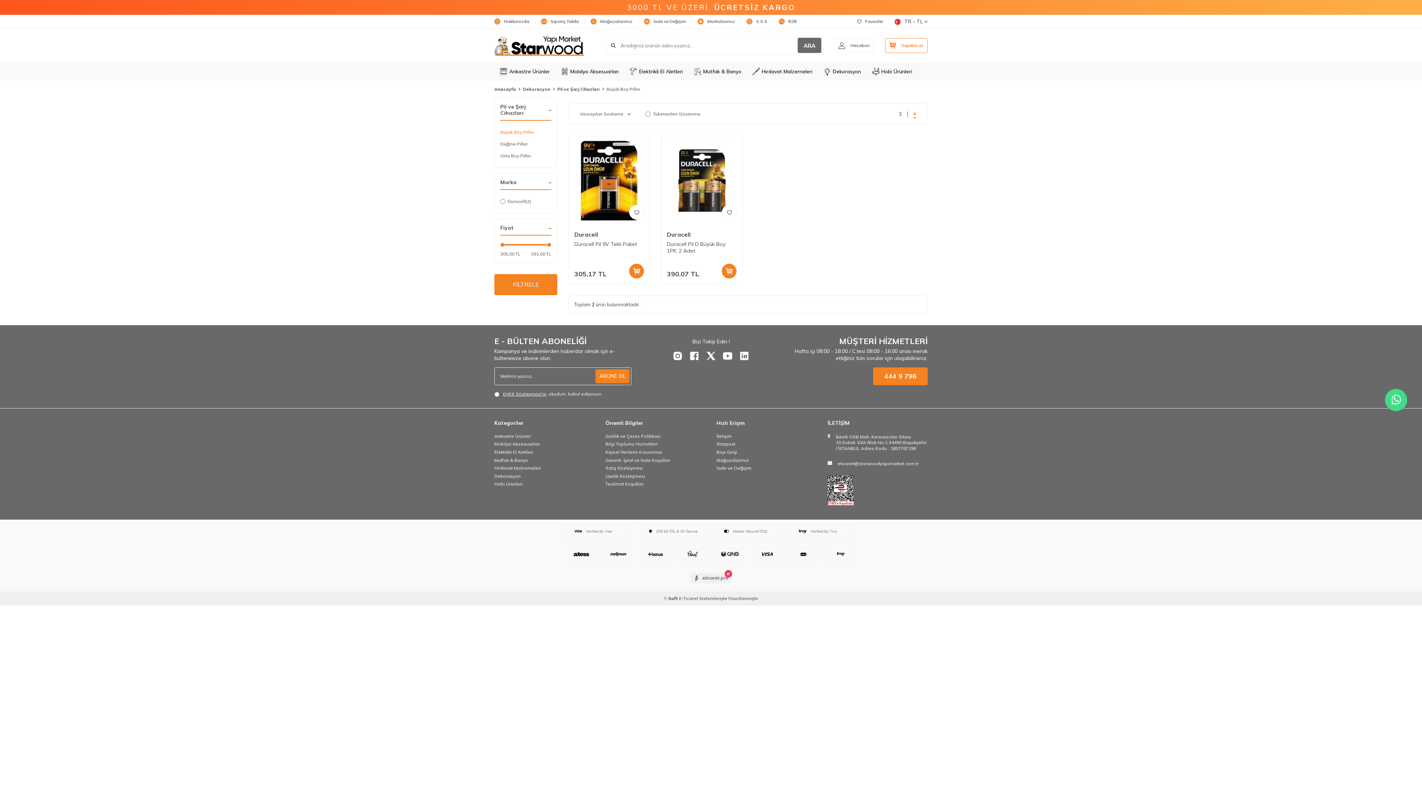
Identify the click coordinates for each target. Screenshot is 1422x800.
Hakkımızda (517, 21)
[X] (711, 355)
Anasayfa (505, 89)
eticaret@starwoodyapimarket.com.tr (878, 463)
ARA (809, 45)
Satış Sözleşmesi (624, 468)
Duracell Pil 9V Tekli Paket (605, 244)
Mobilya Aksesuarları (594, 71)
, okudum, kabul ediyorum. (552, 394)
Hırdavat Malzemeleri (787, 71)
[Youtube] (727, 355)
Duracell (519, 201)
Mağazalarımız (616, 21)
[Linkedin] (744, 355)
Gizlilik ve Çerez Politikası (633, 436)
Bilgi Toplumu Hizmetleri (631, 444)
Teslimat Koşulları (624, 484)
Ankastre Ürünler (529, 71)
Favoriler (874, 21)
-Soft (671, 598)
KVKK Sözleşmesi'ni (524, 394)
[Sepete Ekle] (636, 271)
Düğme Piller (514, 144)
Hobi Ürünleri (896, 71)
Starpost (726, 444)
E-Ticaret (688, 598)
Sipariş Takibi (565, 21)
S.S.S (761, 21)
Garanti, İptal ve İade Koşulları (637, 460)
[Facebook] (694, 355)
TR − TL (913, 21)
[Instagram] (677, 355)
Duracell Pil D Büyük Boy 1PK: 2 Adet (696, 247)
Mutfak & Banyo (722, 71)
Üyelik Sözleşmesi (625, 476)
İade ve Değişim (670, 21)
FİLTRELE (526, 284)
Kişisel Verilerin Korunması (633, 452)
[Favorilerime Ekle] (636, 212)
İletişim (724, 436)
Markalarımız (721, 21)
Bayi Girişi (727, 452)
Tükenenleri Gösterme (677, 114)
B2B (792, 21)
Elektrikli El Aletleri (661, 71)
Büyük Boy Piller (517, 132)
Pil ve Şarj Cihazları (578, 89)
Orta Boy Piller (515, 156)
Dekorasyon (847, 71)
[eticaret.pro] (711, 584)
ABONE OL (612, 376)
